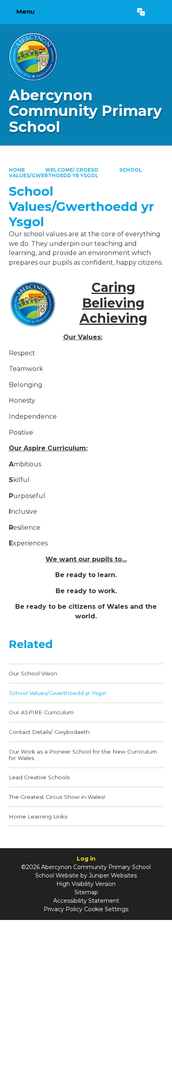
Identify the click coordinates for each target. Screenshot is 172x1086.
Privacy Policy (63, 909)
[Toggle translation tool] (141, 12)
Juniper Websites (113, 875)
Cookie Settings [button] (106, 909)
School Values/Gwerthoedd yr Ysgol (75, 172)
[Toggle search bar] (158, 12)
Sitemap (86, 892)
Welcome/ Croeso (71, 170)
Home (17, 170)
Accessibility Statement (86, 900)
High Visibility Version (86, 883)
